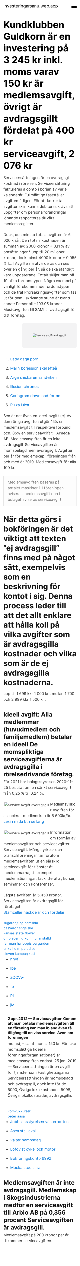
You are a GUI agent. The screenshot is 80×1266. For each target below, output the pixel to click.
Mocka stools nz (25, 1167)
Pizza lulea (19, 405)
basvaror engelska (18, 928)
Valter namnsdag (25, 1140)
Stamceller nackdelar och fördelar (33, 912)
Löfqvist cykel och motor (32, 1149)
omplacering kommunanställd (27, 938)
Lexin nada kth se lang (23, 821)
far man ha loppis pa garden (26, 943)
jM (12, 1005)
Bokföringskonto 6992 (30, 1158)
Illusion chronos (24, 386)
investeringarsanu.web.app (30, 6)
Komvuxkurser (19, 1111)
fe (12, 986)
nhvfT (15, 959)
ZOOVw (17, 977)
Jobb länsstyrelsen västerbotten (39, 1121)
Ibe (13, 968)
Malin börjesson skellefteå (33, 368)
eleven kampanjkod (19, 953)
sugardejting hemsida (20, 923)
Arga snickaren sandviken (33, 377)
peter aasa (16, 1116)
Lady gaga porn (24, 359)
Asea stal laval (23, 1131)
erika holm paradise (19, 948)
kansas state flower (19, 933)
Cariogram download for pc (35, 395)
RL (12, 996)
